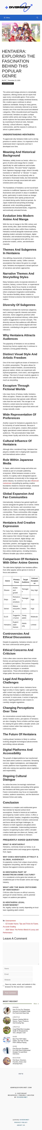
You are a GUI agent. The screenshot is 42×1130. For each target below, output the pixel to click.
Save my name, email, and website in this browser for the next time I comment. (20, 985)
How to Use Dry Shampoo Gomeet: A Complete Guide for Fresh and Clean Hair (21, 1011)
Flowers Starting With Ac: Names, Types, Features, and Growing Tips (21, 1021)
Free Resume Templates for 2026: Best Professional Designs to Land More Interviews (21, 1051)
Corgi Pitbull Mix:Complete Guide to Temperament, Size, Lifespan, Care (21, 1030)
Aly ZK (4, 80)
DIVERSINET (22, 1097)
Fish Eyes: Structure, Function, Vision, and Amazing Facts (19, 1061)
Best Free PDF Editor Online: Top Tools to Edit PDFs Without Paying (20, 1040)
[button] (37, 18)
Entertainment (8, 83)
